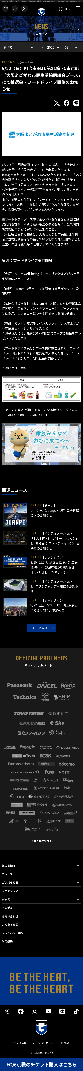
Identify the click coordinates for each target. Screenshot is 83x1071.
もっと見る (40, 627)
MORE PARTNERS (41, 841)
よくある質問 (10, 924)
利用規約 (7, 941)
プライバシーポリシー (15, 933)
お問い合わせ (10, 916)
